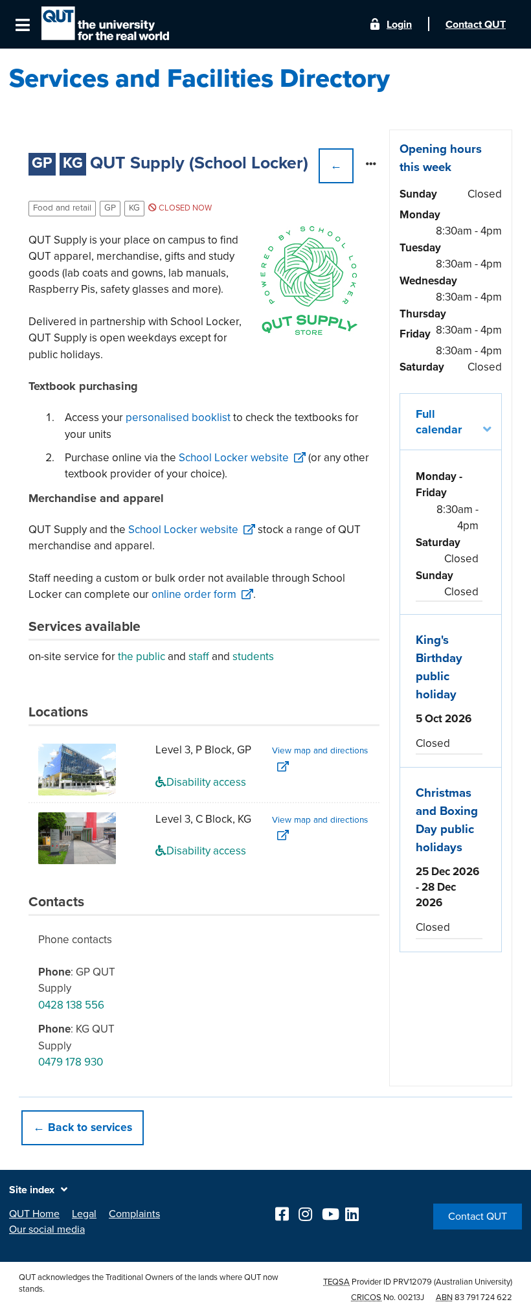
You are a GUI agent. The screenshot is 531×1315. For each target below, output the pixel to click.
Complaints (134, 1213)
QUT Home (34, 1213)
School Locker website (234, 457)
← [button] (336, 165)
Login (399, 24)
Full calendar (439, 422)
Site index (31, 1190)
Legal (84, 1213)
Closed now (184, 208)
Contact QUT (477, 1216)
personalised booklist (178, 417)
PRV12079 (412, 1282)
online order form (194, 594)
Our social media (47, 1229)
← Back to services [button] (82, 1127)
